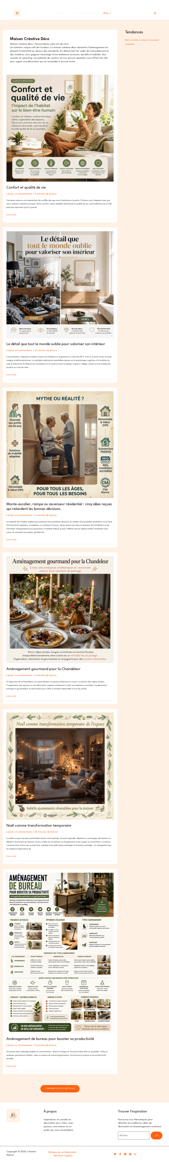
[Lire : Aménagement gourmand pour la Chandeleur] (60, 609)
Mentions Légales (63, 1156)
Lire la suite (11, 214)
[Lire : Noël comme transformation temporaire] (60, 766)
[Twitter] (115, 1154)
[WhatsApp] (135, 1154)
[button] (109, 13)
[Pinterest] (130, 1154)
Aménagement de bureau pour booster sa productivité (50, 1039)
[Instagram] (125, 1154)
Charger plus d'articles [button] (60, 1089)
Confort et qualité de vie (26, 187)
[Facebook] (120, 1154)
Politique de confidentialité (62, 1152)
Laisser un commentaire (19, 194)
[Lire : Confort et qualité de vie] (60, 128)
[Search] (156, 1135)
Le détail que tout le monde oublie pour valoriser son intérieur (55, 344)
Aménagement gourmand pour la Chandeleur (43, 669)
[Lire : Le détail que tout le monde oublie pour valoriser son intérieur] (60, 284)
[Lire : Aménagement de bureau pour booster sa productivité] (60, 953)
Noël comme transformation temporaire (38, 826)
